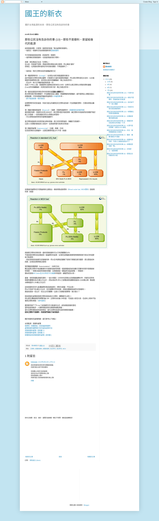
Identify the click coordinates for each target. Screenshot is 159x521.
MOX (64, 348)
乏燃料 (32, 348)
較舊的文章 (91, 457)
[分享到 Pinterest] (59, 346)
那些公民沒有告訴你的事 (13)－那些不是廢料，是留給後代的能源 (120, 98)
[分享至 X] (55, 346)
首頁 (60, 457)
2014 (107, 79)
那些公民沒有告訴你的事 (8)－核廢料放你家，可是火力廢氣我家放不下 (120, 140)
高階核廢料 (46, 348)
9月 (108, 84)
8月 (108, 87)
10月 (109, 82)
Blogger (86, 505)
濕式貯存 (59, 348)
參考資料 (42, 301)
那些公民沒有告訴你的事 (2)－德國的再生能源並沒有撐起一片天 (120, 122)
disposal (46, 110)
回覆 (32, 381)
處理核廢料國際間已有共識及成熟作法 (38, 328)
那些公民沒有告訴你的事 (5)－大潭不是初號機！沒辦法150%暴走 (120, 126)
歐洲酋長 (109, 67)
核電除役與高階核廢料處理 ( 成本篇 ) (38, 335)
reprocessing (42, 128)
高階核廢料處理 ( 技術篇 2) (34, 333)
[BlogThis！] (52, 346)
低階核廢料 (55, 50)
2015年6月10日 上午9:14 (46, 362)
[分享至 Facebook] (57, 346)
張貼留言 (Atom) (35, 460)
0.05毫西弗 (56, 96)
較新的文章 (29, 457)
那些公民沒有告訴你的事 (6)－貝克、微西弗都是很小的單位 (120, 131)
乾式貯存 (53, 348)
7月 (108, 90)
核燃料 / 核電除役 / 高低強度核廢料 (37, 326)
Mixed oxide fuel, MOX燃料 (78, 189)
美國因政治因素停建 (76, 110)
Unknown (34, 362)
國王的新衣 (43, 14)
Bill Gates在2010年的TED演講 (44, 273)
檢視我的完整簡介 (109, 70)
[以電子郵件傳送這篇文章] (50, 346)
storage (42, 76)
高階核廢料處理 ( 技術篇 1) (34, 330)
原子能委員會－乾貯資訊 (35, 98)
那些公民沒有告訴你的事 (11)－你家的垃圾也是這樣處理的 (120, 108)
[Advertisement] (60, 437)
